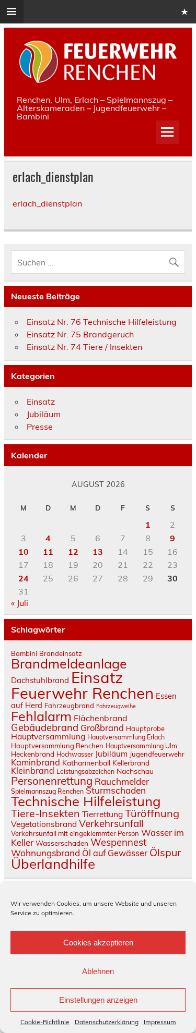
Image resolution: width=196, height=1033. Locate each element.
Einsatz (41, 401)
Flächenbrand (101, 718)
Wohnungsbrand (45, 852)
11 (48, 551)
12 (73, 551)
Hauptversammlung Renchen (57, 746)
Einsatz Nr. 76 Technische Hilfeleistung (102, 322)
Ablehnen (98, 971)
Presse (40, 426)
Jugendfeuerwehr (157, 754)
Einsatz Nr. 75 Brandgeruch (80, 334)
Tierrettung (102, 814)
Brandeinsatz (60, 653)
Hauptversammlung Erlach (126, 737)
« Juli (19, 603)
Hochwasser (74, 754)
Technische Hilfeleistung (86, 801)
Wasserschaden (62, 842)
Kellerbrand (130, 762)
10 (23, 551)
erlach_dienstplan (47, 203)
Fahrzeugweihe (116, 706)
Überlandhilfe (53, 863)
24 (23, 578)
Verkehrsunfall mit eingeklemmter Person (75, 833)
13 (98, 551)
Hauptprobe (145, 728)
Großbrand (102, 727)
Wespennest (118, 842)
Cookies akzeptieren (98, 942)
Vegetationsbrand (44, 824)
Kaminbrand (35, 762)
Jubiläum (44, 414)
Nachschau (135, 771)
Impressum (160, 1022)
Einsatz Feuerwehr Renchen (82, 685)
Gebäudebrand (44, 727)
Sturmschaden (116, 790)
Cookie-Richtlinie (45, 1022)
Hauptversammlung (48, 736)
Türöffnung (152, 813)
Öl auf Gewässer (114, 853)
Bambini (24, 653)
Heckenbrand (32, 753)
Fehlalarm (41, 716)
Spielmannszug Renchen (47, 791)
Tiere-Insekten (45, 813)
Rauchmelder (122, 781)
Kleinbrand (32, 770)
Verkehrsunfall (111, 823)
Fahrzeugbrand (69, 705)
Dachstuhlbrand (40, 680)
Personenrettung (52, 780)
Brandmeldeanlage (69, 663)
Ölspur (165, 852)
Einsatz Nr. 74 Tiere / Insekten (84, 347)
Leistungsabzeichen (85, 771)
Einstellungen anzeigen (98, 999)
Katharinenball (86, 762)
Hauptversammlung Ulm (141, 746)
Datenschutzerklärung (107, 1022)
